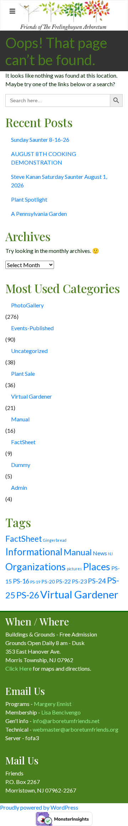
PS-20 (48, 581)
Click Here (18, 668)
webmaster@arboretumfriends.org (75, 729)
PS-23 (79, 581)
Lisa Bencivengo (61, 712)
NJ (110, 553)
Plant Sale (23, 373)
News (100, 553)
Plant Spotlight (29, 199)
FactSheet (23, 441)
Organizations (35, 566)
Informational (34, 551)
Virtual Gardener (31, 396)
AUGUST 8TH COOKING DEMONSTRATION (43, 158)
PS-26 (27, 595)
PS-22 (63, 581)
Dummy (20, 464)
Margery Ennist (52, 703)
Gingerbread (54, 540)
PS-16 (21, 581)
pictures (74, 568)
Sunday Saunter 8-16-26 (40, 139)
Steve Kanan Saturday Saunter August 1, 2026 (59, 180)
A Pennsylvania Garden (39, 213)
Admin (19, 487)
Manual (20, 419)
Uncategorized (29, 350)
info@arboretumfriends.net (66, 720)
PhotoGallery (27, 305)
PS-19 (35, 582)
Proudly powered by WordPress (39, 807)
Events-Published (32, 327)
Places (96, 566)
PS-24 (97, 581)
